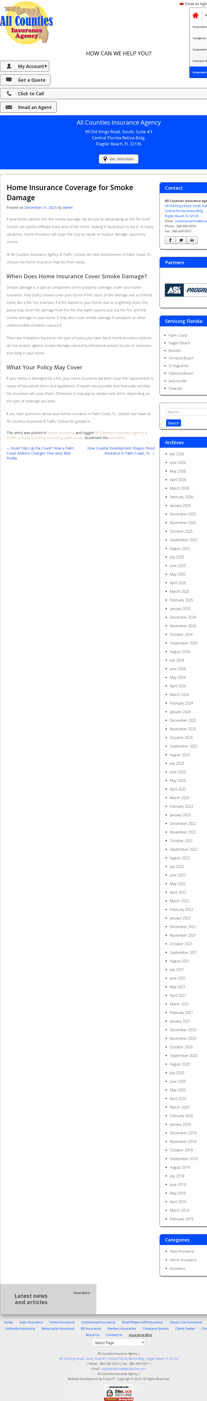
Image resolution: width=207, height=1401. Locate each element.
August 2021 (180, 961)
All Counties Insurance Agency (117, 1374)
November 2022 (183, 832)
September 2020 (183, 1055)
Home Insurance (60, 432)
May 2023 (178, 780)
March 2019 (179, 1210)
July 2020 (177, 1072)
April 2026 (178, 479)
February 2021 (181, 1012)
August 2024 (180, 651)
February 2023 (181, 806)
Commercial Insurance (98, 1322)
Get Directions (122, 158)
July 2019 (177, 1175)
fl (32, 437)
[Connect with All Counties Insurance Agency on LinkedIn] (192, 240)
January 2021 (180, 1021)
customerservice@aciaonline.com (123, 1369)
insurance (55, 437)
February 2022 (181, 909)
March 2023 (179, 797)
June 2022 (178, 875)
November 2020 (183, 1038)
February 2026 (181, 496)
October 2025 (181, 531)
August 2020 (180, 1064)
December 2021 (183, 926)
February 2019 (181, 1218)
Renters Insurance (122, 1328)
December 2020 (183, 1029)
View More (81, 1293)
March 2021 (179, 1004)
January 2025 (180, 608)
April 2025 (178, 582)
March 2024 (179, 694)
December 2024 (183, 617)
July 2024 (177, 660)
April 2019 (178, 1201)
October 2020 (181, 1047)
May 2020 (178, 1090)
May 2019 (178, 1193)
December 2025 (183, 514)
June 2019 (178, 1184)
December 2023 (183, 720)
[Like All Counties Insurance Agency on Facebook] (170, 240)
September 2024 (183, 643)
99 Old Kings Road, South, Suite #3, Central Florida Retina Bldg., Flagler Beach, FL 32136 (118, 1359)
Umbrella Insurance (20, 1328)
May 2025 (178, 574)
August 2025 (180, 548)
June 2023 (178, 772)
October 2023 (181, 737)
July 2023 (177, 763)
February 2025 (181, 600)
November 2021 (183, 935)
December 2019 (183, 1133)
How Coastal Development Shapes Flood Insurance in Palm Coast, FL (121, 451)
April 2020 (178, 1098)
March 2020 (179, 1107)
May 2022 (178, 883)
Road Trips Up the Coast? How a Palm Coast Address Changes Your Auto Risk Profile (40, 453)
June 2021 (178, 978)
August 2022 (180, 857)
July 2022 (177, 866)
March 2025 (179, 591)
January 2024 (180, 711)
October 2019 (181, 1150)
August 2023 (180, 754)
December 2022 (183, 823)
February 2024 (181, 703)
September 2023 (183, 746)
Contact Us (114, 1334)
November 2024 (183, 625)
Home (8, 1322)
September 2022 (183, 849)
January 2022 (180, 918)
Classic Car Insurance (185, 1322)
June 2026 (178, 462)
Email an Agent (35, 107)
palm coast (74, 437)
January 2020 (180, 1124)
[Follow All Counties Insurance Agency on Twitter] (181, 240)
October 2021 (181, 943)
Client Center (185, 1328)
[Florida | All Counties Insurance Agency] (26, 21)
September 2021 (183, 952)
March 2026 (179, 488)
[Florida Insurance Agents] (196, 15)
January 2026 (180, 505)
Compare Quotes (156, 1328)
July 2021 (177, 969)
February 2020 (181, 1115)
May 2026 (178, 471)
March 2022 (179, 900)
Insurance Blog (140, 1334)
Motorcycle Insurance (58, 1328)
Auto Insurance (182, 1251)
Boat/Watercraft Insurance (142, 1322)
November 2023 (183, 729)
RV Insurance (91, 1328)
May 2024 (178, 677)
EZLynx (108, 1379)
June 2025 (178, 565)
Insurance (178, 1268)
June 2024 (178, 668)
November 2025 (183, 522)
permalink (117, 437)
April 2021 (178, 995)
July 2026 (177, 453)
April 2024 (178, 686)
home (40, 437)
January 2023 (180, 814)
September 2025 (183, 539)
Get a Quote (31, 80)
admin (68, 207)
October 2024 (181, 634)
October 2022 (181, 840)
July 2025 (177, 557)
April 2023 (178, 789)
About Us (92, 1334)
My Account (31, 66)
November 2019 (183, 1141)
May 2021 (178, 986)
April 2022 (178, 892)
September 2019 (183, 1158)
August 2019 (180, 1167)
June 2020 (178, 1081)
